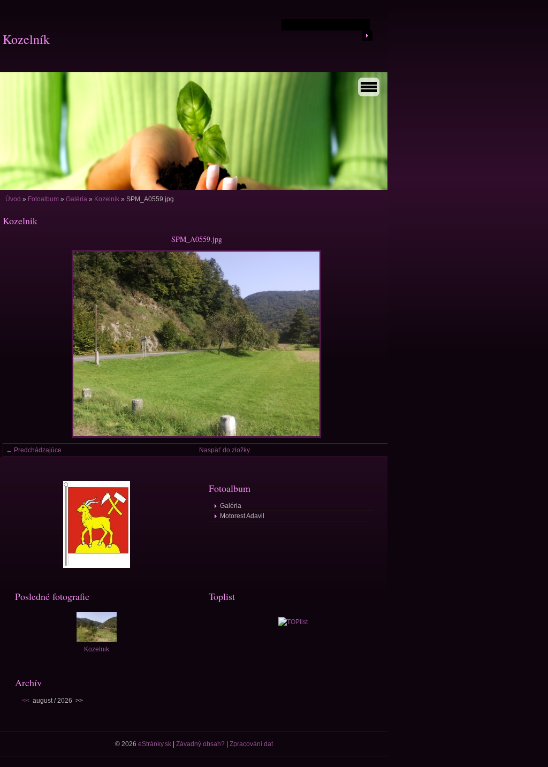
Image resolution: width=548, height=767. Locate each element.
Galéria (76, 199)
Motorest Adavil (242, 516)
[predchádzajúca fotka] (20, 344)
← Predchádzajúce (34, 450)
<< (25, 700)
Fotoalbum (43, 199)
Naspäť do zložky (224, 450)
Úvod (13, 199)
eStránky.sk (154, 744)
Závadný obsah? (200, 744)
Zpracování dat (251, 744)
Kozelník (26, 39)
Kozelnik (106, 199)
